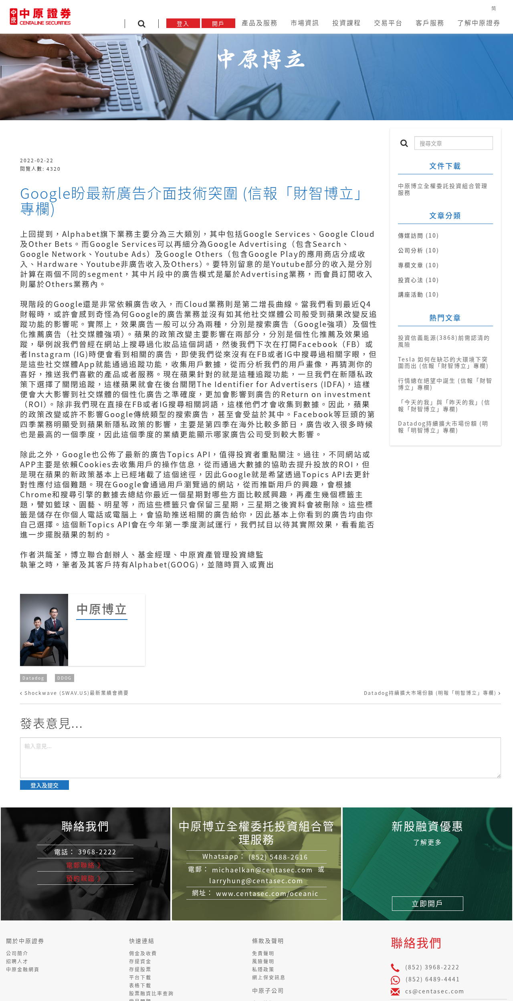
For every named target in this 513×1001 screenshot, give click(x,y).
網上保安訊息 (269, 977)
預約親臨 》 (85, 878)
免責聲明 (263, 953)
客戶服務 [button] (446, 22)
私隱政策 (263, 969)
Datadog (33, 678)
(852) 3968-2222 (432, 967)
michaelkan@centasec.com (262, 869)
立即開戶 (428, 903)
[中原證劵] (40, 15)
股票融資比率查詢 (151, 993)
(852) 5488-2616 (278, 857)
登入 (228, 23)
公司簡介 (17, 953)
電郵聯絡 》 (85, 865)
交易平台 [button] (411, 22)
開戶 (264, 23)
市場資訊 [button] (340, 22)
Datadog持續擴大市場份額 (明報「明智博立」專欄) (430, 692)
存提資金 (140, 961)
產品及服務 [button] (302, 22)
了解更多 (427, 842)
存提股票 (140, 969)
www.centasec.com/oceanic (267, 893)
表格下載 (140, 985)
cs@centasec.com (435, 991)
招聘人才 (17, 961)
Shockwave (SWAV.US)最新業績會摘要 (76, 692)
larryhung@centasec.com (256, 880)
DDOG (64, 678)
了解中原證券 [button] (488, 22)
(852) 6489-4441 (433, 979)
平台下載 (140, 977)
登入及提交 (44, 785)
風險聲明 (263, 961)
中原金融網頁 (23, 969)
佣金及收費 (143, 953)
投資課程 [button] (375, 22)
